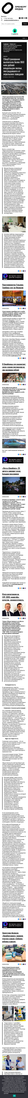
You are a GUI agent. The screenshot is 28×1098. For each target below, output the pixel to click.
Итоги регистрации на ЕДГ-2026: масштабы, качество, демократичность (13, 597)
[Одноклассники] (20, 271)
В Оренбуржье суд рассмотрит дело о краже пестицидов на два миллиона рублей (14, 367)
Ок (14, 1095)
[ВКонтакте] (18, 271)
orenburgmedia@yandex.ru (11, 20)
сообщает (12, 321)
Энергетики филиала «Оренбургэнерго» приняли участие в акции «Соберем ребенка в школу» (12, 937)
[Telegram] (21, 271)
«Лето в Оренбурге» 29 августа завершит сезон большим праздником (11, 471)
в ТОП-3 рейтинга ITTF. (13, 355)
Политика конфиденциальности (16, 1093)
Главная (6, 44)
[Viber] (25, 271)
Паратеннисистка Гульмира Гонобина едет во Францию (13, 286)
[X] (23, 271)
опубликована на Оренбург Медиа (12, 585)
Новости (12, 44)
